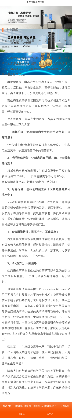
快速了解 (7, 406)
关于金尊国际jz (36, 406)
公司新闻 (65, 406)
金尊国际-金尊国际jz (36, 2)
